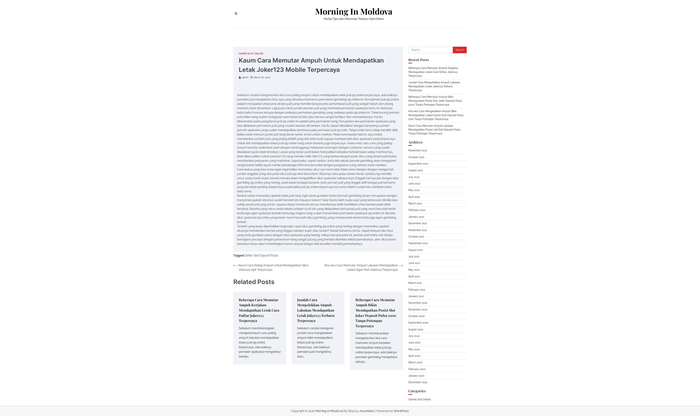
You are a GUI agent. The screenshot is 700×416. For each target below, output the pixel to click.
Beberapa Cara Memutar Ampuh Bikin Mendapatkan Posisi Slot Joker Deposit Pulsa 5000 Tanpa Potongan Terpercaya (435, 100)
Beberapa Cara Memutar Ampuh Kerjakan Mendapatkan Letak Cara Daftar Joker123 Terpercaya (259, 310)
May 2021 (413, 269)
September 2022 (418, 163)
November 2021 (417, 230)
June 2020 (414, 342)
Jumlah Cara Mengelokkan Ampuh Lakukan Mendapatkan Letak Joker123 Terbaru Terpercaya (316, 310)
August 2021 (415, 249)
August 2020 (415, 329)
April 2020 (414, 355)
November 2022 (417, 150)
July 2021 (413, 256)
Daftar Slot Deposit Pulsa (261, 255)
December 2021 (417, 223)
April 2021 (414, 276)
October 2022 (416, 157)
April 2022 (414, 196)
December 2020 (417, 302)
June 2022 (414, 183)
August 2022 (415, 170)
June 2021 (414, 263)
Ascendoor (366, 411)
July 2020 (414, 336)
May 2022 (414, 190)
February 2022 (416, 210)
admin (245, 77)
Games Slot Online (251, 53)
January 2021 (416, 296)
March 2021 (415, 282)
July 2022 (413, 177)
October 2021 (416, 236)
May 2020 (414, 349)
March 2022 (415, 203)
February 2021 (416, 289)
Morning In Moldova (353, 11)
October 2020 (416, 316)
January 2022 (416, 216)
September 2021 (418, 243)
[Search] (236, 13)
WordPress (401, 411)
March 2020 (415, 362)
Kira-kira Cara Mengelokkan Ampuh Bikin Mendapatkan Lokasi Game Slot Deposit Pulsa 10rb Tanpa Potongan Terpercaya (435, 115)
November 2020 (417, 309)
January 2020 (416, 375)
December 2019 (417, 382)
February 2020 (417, 369)
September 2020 (418, 322)
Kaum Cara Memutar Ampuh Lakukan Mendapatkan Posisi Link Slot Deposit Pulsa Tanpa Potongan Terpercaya (434, 129)
